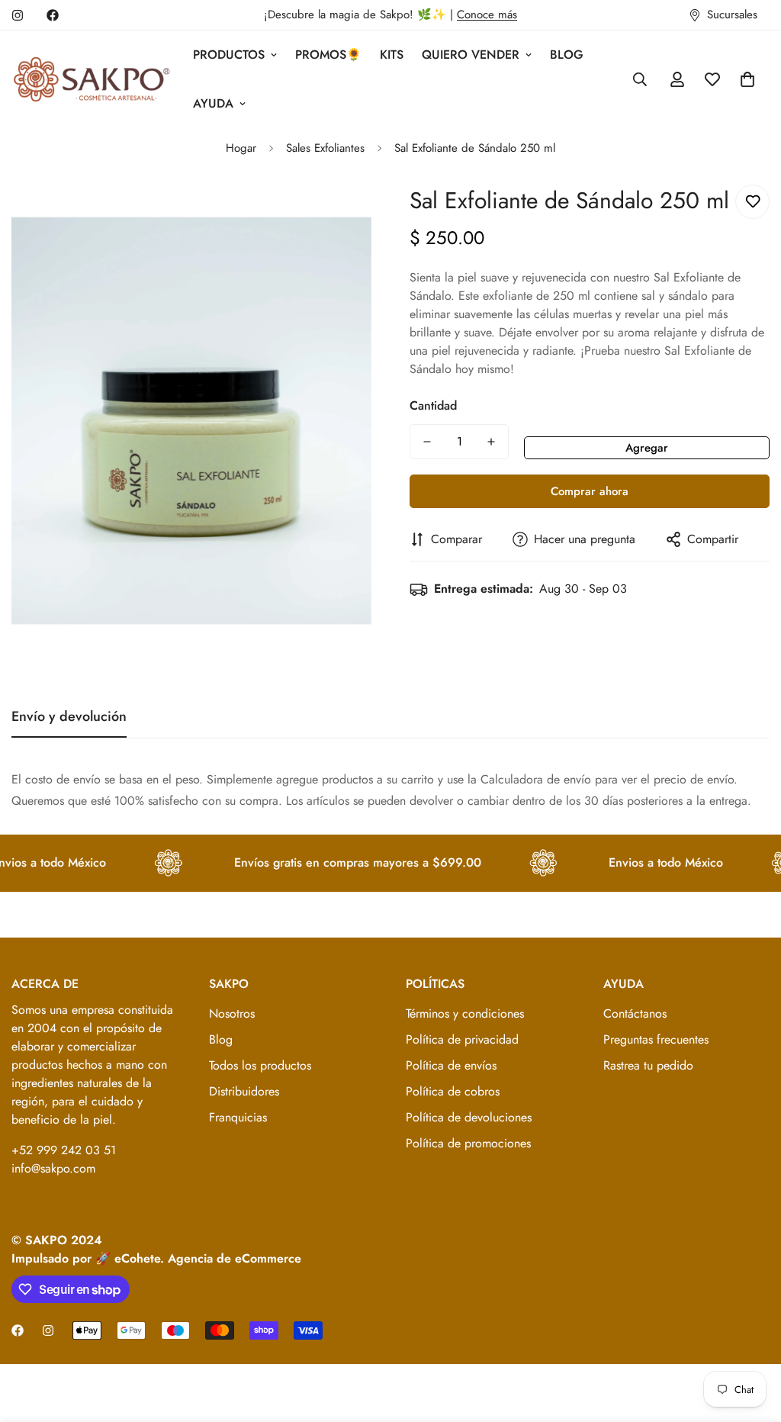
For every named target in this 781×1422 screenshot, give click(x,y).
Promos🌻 (328, 54)
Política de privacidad (462, 1039)
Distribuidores (244, 1091)
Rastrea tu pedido (648, 1065)
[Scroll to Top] (751, 1338)
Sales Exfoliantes (325, 148)
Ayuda (213, 103)
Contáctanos (635, 1013)
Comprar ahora (589, 491)
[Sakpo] (91, 79)
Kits (391, 54)
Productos (229, 54)
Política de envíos (451, 1065)
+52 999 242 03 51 (63, 1150)
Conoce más (487, 14)
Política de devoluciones (469, 1117)
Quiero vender (470, 54)
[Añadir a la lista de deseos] (752, 202)
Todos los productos (260, 1065)
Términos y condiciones (465, 1013)
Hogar (241, 148)
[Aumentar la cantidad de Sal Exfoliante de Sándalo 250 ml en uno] (491, 441)
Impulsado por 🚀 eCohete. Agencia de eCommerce (156, 1258)
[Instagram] (17, 15)
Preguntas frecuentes (656, 1039)
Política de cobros (453, 1091)
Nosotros (232, 1013)
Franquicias (238, 1117)
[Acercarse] (339, 213)
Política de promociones (468, 1143)
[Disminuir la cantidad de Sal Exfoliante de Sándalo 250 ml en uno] (427, 441)
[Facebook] (53, 15)
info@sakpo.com (53, 1168)
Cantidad (433, 405)
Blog (566, 54)
